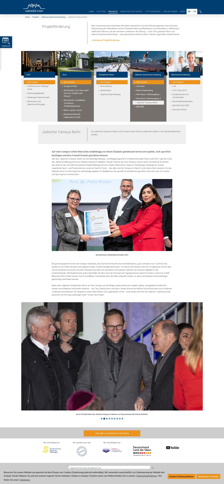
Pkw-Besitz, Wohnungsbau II (148, 98)
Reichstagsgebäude (35, 93)
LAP (174, 86)
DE (189, 11)
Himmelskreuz (106, 86)
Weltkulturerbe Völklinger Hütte (38, 87)
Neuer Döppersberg (144, 90)
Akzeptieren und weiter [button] (208, 476)
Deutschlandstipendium (183, 101)
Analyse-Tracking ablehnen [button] (181, 476)
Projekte (113, 11)
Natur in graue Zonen (73, 110)
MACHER (140, 107)
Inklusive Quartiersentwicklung (53, 17)
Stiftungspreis (152, 11)
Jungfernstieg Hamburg (110, 94)
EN (195, 11)
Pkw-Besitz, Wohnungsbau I (148, 94)
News (182, 11)
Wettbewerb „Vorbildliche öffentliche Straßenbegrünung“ (74, 103)
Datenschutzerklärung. (146, 476)
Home (91, 11)
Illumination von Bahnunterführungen (36, 103)
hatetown (140, 86)
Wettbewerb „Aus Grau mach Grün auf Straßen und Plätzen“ (76, 93)
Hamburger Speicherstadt (38, 97)
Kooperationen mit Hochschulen (181, 96)
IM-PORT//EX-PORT (181, 105)
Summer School (179, 109)
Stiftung (101, 11)
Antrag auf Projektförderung (106, 40)
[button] (34, 362)
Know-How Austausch (131, 11)
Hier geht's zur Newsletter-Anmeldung (112, 433)
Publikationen (170, 11)
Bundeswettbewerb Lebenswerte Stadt (72, 115)
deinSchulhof (105, 90)
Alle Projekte (32, 82)
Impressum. (25, 480)
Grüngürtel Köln (70, 86)
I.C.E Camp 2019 (180, 90)
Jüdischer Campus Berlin (147, 102)
